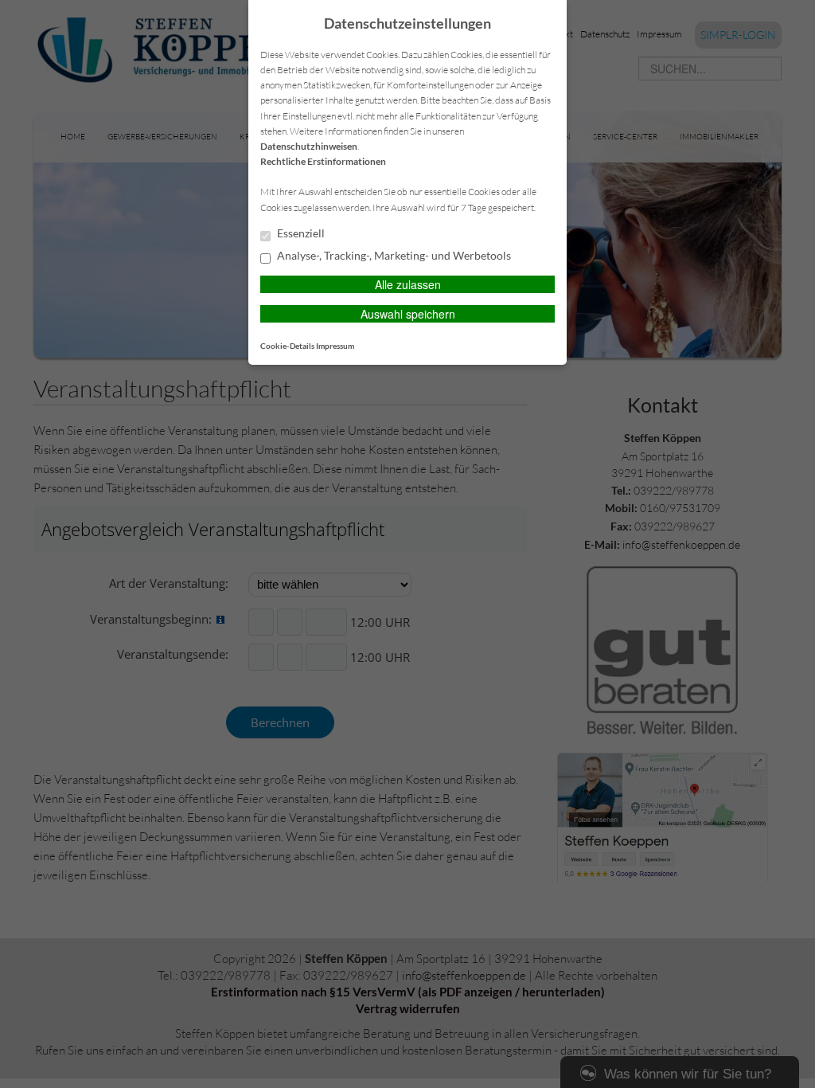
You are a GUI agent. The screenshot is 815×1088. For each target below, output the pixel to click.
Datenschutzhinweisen (308, 146)
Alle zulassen (408, 284)
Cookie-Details (287, 345)
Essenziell (300, 233)
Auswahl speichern (408, 314)
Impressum (335, 345)
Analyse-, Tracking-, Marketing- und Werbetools (393, 255)
